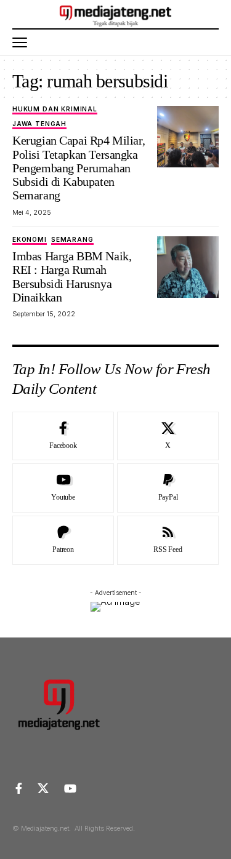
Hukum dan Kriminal (54, 109)
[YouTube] (70, 788)
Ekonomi (29, 239)
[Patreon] (63, 540)
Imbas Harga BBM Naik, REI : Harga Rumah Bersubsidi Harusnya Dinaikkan (71, 276)
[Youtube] (63, 488)
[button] (22, 42)
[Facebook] (63, 436)
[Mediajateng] (115, 14)
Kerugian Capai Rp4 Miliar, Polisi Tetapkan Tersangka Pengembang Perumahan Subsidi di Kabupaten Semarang (78, 168)
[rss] (168, 540)
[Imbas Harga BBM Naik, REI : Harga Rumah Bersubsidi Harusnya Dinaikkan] (188, 267)
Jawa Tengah (39, 124)
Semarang (72, 239)
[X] (168, 436)
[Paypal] (168, 488)
